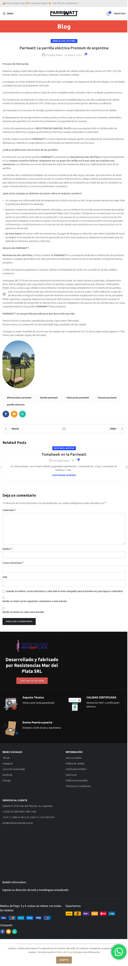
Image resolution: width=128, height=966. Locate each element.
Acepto (64, 960)
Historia (71, 41)
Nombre (7, 548)
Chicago (6, 780)
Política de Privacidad (66, 952)
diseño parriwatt (49, 397)
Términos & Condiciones (78, 786)
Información (74, 752)
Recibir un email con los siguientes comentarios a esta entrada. (34, 601)
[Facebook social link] (5, 414)
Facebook (7, 775)
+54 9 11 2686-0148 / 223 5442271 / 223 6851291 (28, 817)
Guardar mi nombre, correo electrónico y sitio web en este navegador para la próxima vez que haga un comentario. (64, 591)
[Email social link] (14, 414)
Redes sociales (12, 752)
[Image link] (25, 917)
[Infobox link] (31, 656)
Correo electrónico (13, 562)
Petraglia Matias (54, 55)
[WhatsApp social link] (22, 414)
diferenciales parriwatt (19, 397)
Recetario (59, 448)
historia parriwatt (107, 397)
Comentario (9, 509)
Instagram (7, 763)
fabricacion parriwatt (77, 397)
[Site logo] (64, 13)
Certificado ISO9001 (76, 769)
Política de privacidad (76, 780)
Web (4, 577)
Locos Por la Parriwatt (13, 769)
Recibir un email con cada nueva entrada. (23, 612)
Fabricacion (58, 41)
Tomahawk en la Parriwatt (64, 454)
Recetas (70, 448)
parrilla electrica (15, 404)
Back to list (64, 428)
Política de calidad (75, 763)
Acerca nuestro (74, 758)
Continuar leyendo (64, 475)
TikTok (6, 758)
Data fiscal (71, 775)
